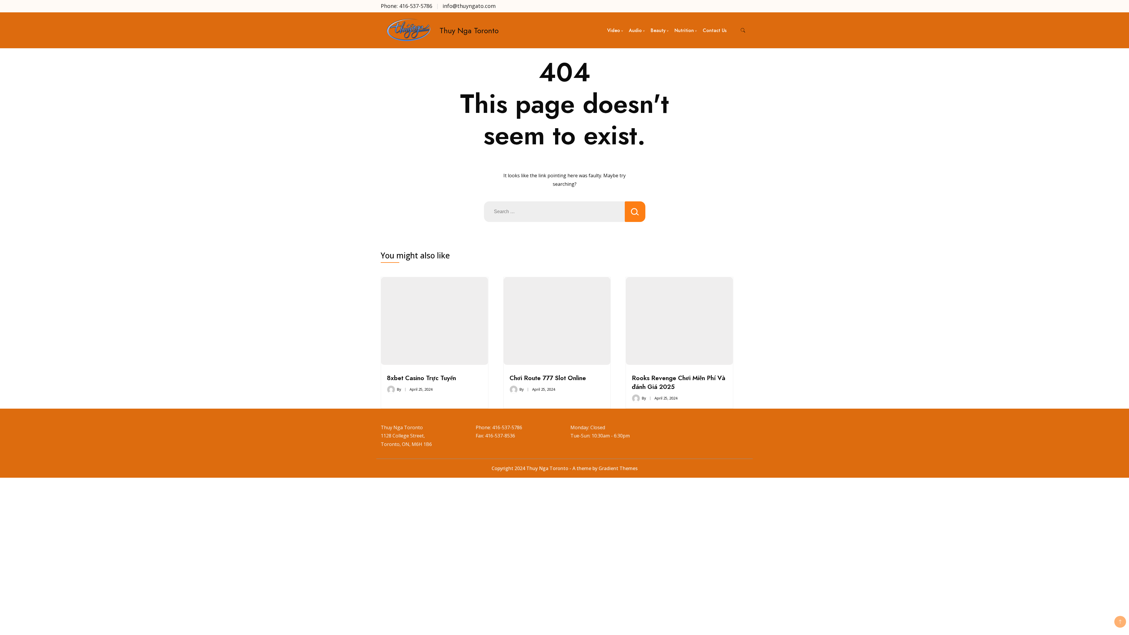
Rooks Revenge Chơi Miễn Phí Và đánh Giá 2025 (678, 382)
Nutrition (684, 30)
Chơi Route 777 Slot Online (548, 377)
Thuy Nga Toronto (469, 30)
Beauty (658, 30)
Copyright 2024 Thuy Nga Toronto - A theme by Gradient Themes (565, 468)
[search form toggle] (743, 30)
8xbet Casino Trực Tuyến (421, 377)
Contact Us (714, 30)
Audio (635, 30)
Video (613, 30)
